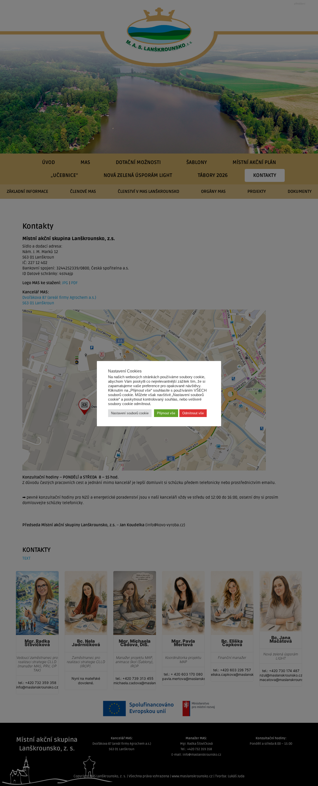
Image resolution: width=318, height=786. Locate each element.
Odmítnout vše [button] (193, 413)
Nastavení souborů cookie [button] (130, 413)
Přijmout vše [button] (166, 413)
